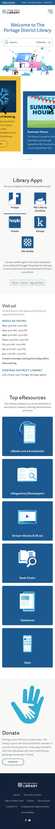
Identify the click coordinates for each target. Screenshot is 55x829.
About (16, 795)
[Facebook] (26, 820)
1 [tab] (24, 159)
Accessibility (27, 812)
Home (24, 2)
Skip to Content (8, 2)
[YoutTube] (29, 820)
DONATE (13, 761)
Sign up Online (36, 282)
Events (30, 801)
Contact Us (47, 2)
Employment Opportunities (35, 806)
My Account (44, 801)
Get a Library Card (14, 801)
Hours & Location (35, 2)
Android (24, 282)
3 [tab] (30, 159)
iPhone (15, 282)
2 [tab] (27, 159)
